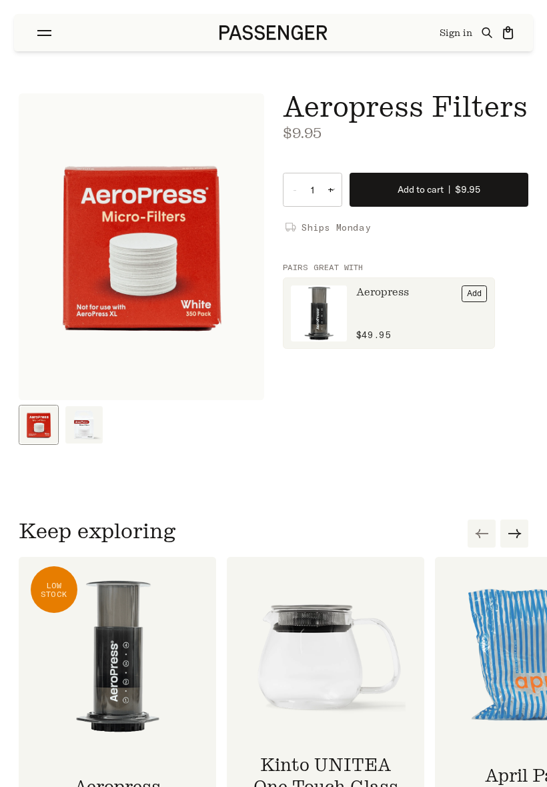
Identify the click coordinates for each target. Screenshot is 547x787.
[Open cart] (509, 33)
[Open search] (488, 33)
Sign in (456, 33)
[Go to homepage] (273, 32)
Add (474, 293)
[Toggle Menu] (44, 33)
